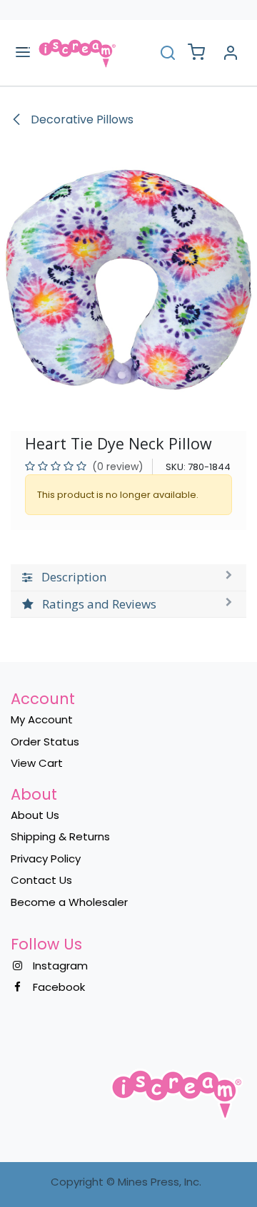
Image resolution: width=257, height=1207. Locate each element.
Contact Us (41, 879)
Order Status (45, 741)
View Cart (37, 762)
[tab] (128, 577)
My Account (42, 719)
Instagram (60, 965)
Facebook (59, 986)
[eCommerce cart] (196, 53)
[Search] (167, 52)
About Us (35, 815)
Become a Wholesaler (69, 902)
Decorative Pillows (80, 119)
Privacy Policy (46, 858)
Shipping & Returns (60, 836)
